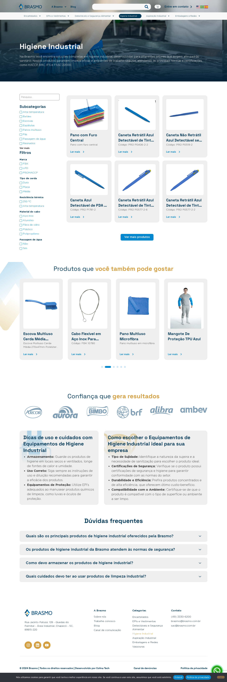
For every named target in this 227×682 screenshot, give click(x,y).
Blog (73, 6)
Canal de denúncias (145, 668)
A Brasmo (57, 6)
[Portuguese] (202, 6)
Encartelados (30, 16)
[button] (102, 367)
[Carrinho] (158, 6)
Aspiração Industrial (156, 16)
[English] (198, 6)
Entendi (178, 677)
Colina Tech (102, 668)
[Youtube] (46, 645)
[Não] (221, 677)
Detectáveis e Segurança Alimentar (93, 16)
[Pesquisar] (147, 7)
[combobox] (117, 7)
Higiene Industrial (128, 16)
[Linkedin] (37, 645)
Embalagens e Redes (186, 16)
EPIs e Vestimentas (56, 16)
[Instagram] (28, 645)
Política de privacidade (194, 668)
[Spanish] (206, 6)
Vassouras (138, 646)
